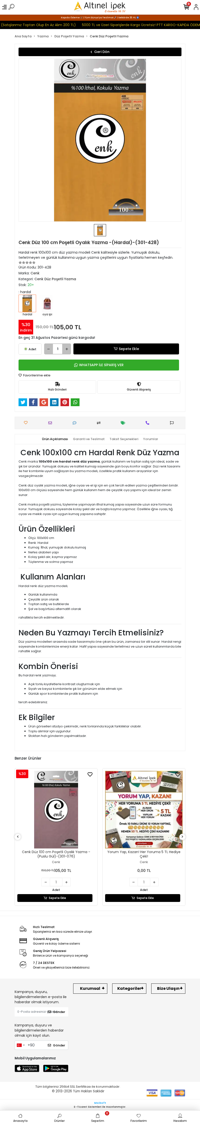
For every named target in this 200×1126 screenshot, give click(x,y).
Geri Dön (102, 51)
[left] (18, 836)
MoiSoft (100, 1103)
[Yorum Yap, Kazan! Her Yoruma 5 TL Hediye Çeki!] (56, 809)
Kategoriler (129, 988)
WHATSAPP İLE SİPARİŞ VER (101, 364)
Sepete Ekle (129, 348)
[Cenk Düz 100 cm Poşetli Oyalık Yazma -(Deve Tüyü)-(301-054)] (144, 809)
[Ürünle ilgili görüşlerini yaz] (75, 423)
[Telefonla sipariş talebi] (148, 423)
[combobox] (20, 1045)
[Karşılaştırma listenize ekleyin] (100, 423)
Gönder (59, 1012)
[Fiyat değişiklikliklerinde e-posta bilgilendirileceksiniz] (124, 423)
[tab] (55, 439)
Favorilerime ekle (36, 375)
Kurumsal (90, 988)
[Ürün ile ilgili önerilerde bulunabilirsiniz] (173, 423)
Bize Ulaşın (168, 988)
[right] (182, 836)
